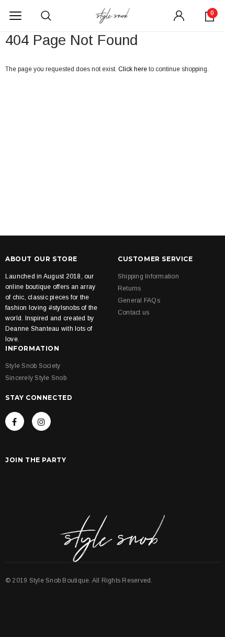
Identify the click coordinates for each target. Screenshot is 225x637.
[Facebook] (14, 421)
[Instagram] (41, 421)
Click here (133, 69)
